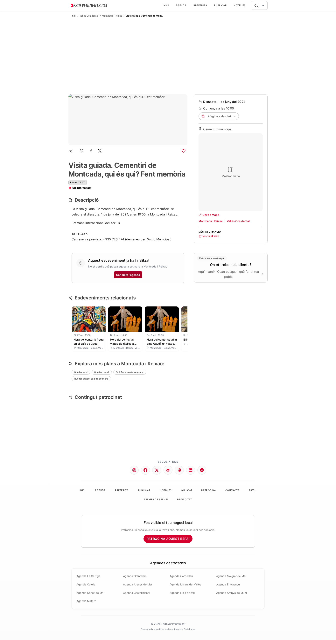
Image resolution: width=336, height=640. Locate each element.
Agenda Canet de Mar (90, 592)
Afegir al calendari (219, 116)
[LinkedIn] (190, 470)
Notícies (240, 5)
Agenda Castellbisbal (136, 592)
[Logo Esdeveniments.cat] (89, 5)
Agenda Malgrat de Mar (231, 576)
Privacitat (184, 499)
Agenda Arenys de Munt (231, 592)
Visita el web (210, 236)
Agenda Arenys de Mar (137, 584)
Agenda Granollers (134, 576)
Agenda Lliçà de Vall (182, 592)
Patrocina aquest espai (168, 539)
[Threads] (168, 470)
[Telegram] (72, 151)
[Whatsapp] (82, 151)
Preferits (200, 5)
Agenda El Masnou (228, 584)
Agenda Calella (85, 584)
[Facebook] (91, 151)
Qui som (186, 490)
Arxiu (252, 490)
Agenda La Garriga (88, 576)
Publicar (220, 5)
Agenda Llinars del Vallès (185, 584)
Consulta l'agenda (128, 274)
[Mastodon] (179, 470)
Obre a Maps (210, 214)
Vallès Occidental (89, 15)
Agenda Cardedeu (181, 576)
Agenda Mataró (86, 601)
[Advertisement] (168, 55)
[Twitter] (156, 470)
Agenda (181, 5)
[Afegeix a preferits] (183, 151)
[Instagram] (134, 470)
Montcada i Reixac (112, 15)
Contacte (232, 490)
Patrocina (208, 490)
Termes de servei (156, 499)
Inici (166, 5)
